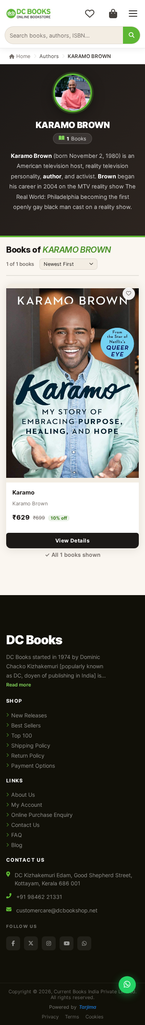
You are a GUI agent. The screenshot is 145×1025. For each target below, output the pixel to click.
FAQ (16, 835)
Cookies (94, 1017)
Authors (49, 56)
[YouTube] (66, 943)
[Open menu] (133, 13)
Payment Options (33, 765)
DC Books (34, 640)
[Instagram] (49, 943)
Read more (18, 685)
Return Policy (27, 755)
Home (23, 56)
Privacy (50, 1017)
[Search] (131, 35)
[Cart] (112, 13)
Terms (72, 1017)
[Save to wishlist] (129, 293)
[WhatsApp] (84, 943)
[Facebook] (13, 943)
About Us (23, 794)
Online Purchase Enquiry (42, 814)
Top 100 (21, 735)
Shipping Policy (30, 745)
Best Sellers (26, 725)
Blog (16, 845)
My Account (26, 804)
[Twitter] (31, 943)
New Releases (29, 715)
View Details (72, 540)
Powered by (72, 1007)
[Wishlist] (89, 13)
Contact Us (25, 824)
